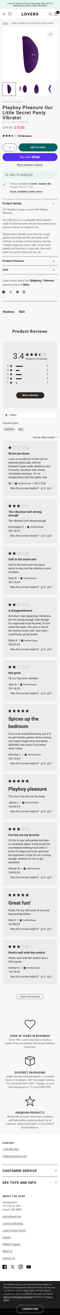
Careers (6, 1237)
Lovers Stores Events (14, 1230)
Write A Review (30, 395)
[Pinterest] (18, 292)
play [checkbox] (21, 429)
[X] (11, 292)
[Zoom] (50, 34)
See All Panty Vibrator (15, 122)
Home (5, 23)
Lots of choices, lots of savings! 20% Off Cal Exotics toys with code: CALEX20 (30, 4)
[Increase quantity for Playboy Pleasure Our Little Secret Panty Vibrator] (14, 147)
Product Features (13, 261)
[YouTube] (30, 1267)
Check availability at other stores (26, 191)
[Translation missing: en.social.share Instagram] (24, 292)
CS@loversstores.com (14, 1156)
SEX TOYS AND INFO (19, 1183)
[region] (27, 366)
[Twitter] (14, 1267)
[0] (55, 14)
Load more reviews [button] (30, 996)
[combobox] (45, 437)
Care (5, 269)
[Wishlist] (10, 14)
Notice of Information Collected (17, 1297)
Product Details (12, 203)
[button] (30, 175)
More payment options (30, 165)
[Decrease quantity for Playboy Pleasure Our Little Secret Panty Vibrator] (5, 147)
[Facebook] (4, 292)
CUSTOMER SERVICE (19, 1171)
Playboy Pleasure (12, 102)
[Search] (50, 14)
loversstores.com (12, 1216)
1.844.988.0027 (10, 1149)
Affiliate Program (11, 1244)
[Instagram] (22, 1267)
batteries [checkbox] (9, 429)
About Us (7, 1251)
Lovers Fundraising (12, 1223)
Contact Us (8, 1258)
